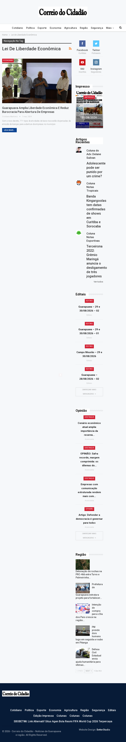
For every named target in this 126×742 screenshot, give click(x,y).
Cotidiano (17, 27)
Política (30, 27)
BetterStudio (103, 729)
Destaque (89, 417)
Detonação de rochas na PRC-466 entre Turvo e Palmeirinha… (89, 574)
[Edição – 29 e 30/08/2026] (89, 109)
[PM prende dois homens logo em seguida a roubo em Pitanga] (83, 631)
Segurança (97, 27)
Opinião (89, 509)
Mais (109, 27)
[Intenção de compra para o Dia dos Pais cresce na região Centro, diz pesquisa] (83, 608)
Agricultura (70, 27)
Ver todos (98, 281)
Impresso (89, 97)
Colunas (62, 715)
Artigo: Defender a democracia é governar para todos (89, 518)
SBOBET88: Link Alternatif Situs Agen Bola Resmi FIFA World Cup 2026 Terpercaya (63, 721)
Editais (89, 301)
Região (84, 27)
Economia (55, 27)
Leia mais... (9, 130)
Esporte (42, 27)
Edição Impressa (43, 715)
